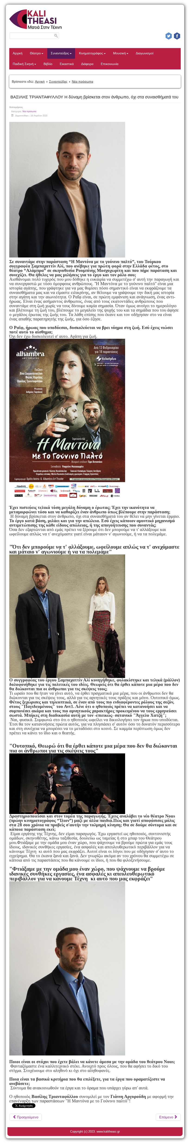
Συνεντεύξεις (60, 53)
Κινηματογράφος (91, 53)
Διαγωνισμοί (144, 53)
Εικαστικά (67, 64)
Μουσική (119, 53)
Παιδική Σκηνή (23, 64)
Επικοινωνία (109, 64)
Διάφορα (87, 64)
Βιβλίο (48, 64)
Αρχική (17, 53)
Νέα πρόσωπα (82, 81)
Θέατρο (35, 53)
